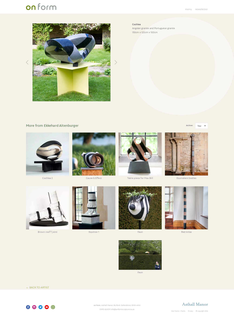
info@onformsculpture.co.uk (122, 309)
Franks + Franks (180, 311)
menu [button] (188, 9)
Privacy (190, 311)
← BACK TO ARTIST (37, 287)
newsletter (201, 9)
